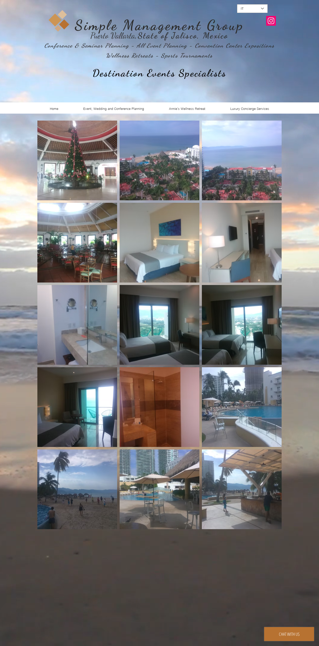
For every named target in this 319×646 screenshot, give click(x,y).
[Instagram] (271, 21)
